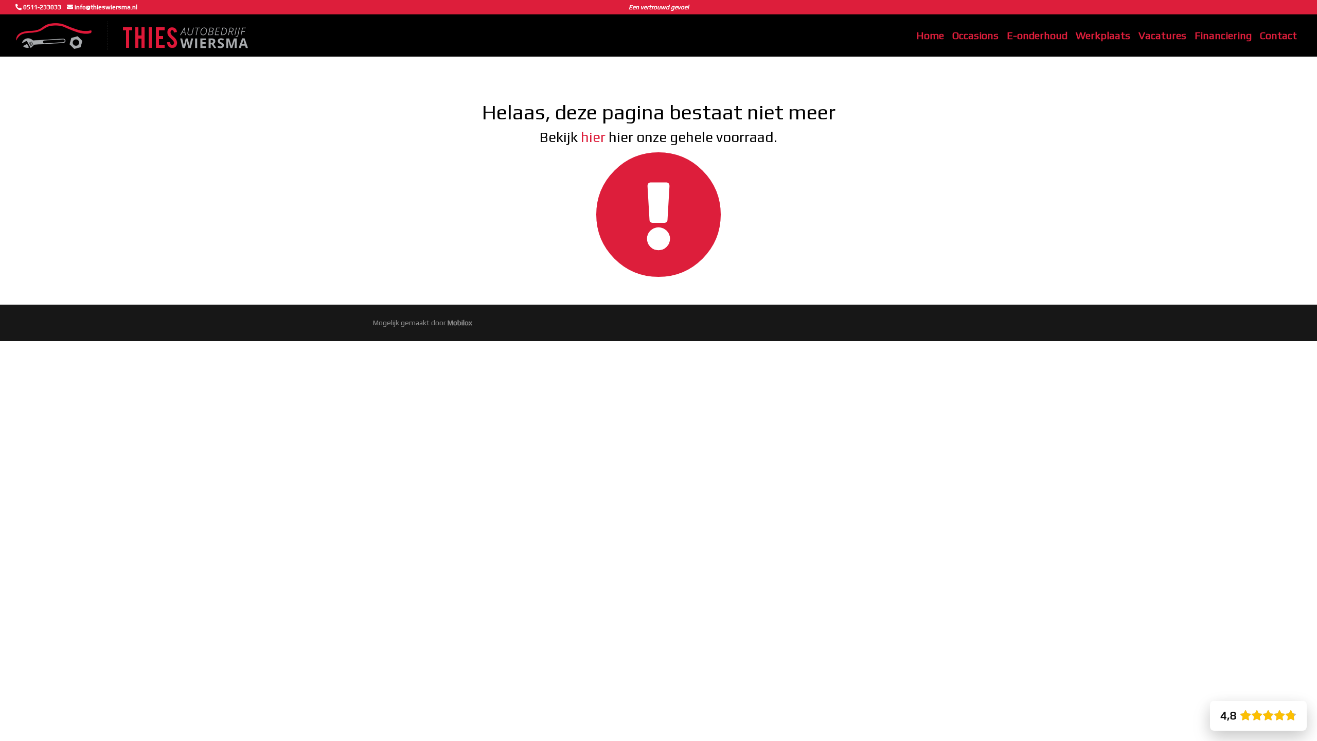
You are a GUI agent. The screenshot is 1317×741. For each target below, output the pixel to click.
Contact (1278, 35)
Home (930, 35)
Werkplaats (1103, 35)
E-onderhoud (1037, 35)
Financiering (1223, 35)
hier (593, 137)
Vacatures (1162, 35)
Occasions (975, 35)
